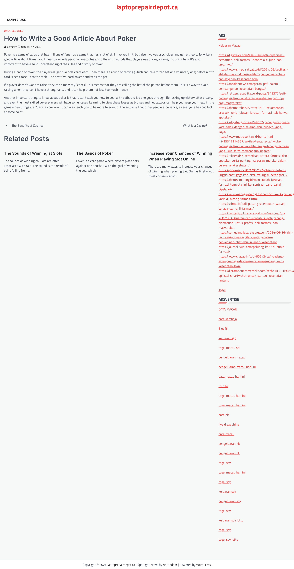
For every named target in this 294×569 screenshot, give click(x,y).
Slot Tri (223, 328)
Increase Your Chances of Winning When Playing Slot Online (180, 156)
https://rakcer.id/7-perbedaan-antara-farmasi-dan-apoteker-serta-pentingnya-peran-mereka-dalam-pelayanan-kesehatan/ (253, 160)
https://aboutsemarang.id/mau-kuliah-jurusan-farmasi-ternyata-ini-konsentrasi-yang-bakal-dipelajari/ (251, 184)
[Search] (286, 20)
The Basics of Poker (94, 153)
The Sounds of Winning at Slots (33, 153)
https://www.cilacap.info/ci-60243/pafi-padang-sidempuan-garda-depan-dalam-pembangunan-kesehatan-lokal (251, 261)
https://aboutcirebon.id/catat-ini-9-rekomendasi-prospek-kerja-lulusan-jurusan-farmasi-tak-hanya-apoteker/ (254, 112)
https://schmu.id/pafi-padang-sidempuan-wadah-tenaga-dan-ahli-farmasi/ (252, 206)
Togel (222, 289)
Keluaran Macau (230, 45)
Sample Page (16, 20)
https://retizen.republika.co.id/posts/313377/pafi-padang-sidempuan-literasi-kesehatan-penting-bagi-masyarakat (252, 98)
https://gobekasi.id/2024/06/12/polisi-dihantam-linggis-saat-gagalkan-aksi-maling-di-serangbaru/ (253, 172)
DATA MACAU (228, 309)
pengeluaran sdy (230, 500)
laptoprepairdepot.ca (147, 7)
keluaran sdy (227, 491)
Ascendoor (170, 564)
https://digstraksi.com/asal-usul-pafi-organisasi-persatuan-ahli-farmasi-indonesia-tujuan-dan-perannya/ (252, 59)
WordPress (203, 564)
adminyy (12, 47)
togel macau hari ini (232, 472)
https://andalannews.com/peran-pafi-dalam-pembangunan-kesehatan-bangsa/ (249, 86)
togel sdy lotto (228, 539)
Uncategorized (13, 30)
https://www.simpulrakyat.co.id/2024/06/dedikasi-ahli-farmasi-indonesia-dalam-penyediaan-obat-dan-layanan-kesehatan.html (253, 74)
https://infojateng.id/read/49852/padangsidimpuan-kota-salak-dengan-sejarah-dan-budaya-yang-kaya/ (254, 126)
